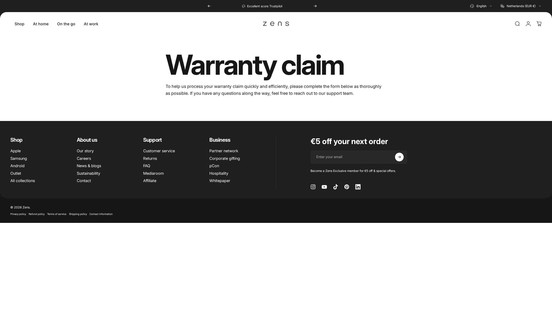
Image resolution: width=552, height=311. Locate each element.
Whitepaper (219, 180)
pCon (214, 165)
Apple (15, 151)
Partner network (223, 151)
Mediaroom (153, 173)
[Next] (315, 6)
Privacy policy (18, 214)
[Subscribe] (399, 157)
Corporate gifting (224, 158)
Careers (84, 158)
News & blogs (89, 165)
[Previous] (209, 6)
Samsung (18, 158)
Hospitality (218, 173)
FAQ (146, 165)
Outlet (15, 173)
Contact (84, 180)
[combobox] (481, 6)
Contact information (101, 214)
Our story (85, 151)
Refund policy (37, 214)
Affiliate (149, 180)
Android (17, 165)
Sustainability (88, 173)
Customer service (159, 151)
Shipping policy (78, 214)
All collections (22, 180)
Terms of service (56, 214)
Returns (150, 158)
